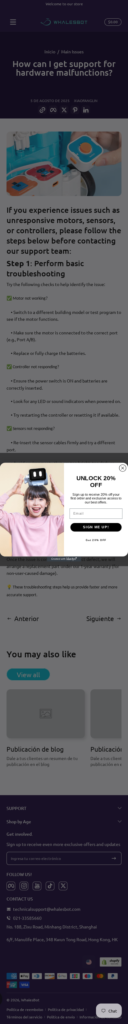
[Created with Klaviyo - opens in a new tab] (64, 558)
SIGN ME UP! (96, 527)
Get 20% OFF (96, 540)
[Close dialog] (123, 468)
